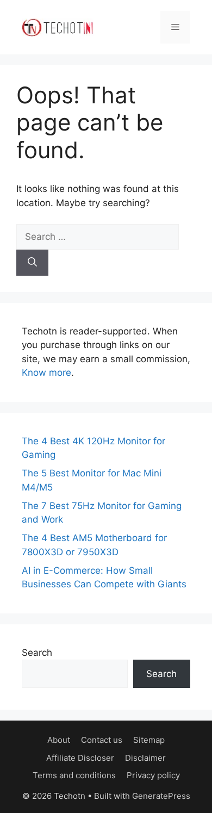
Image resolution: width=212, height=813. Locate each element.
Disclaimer (145, 758)
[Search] (32, 263)
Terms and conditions (74, 775)
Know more (46, 372)
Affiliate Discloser (80, 758)
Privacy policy (153, 775)
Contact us (101, 740)
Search (37, 652)
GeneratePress (161, 796)
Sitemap (149, 740)
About (58, 740)
